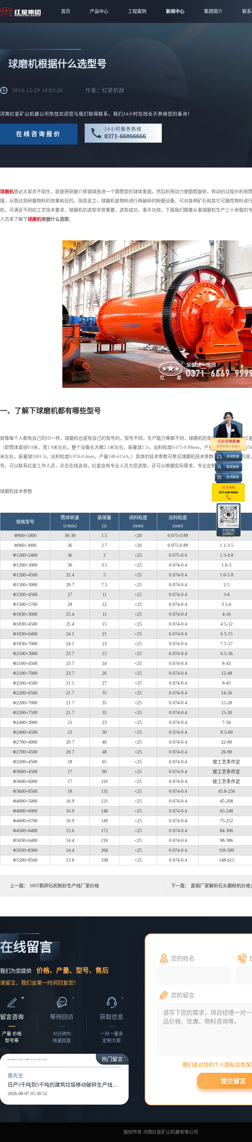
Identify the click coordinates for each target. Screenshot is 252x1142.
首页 (65, 11)
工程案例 (137, 11)
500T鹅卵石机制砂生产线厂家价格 (64, 885)
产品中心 (99, 11)
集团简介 (213, 11)
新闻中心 (175, 11)
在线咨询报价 (38, 134)
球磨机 (7, 191)
